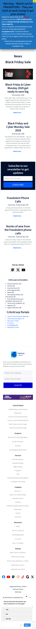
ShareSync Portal (13, 327)
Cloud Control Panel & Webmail (17, 316)
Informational (11, 290)
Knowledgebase (12, 325)
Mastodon (18, 509)
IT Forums (10, 323)
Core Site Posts (12, 288)
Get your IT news (13, 321)
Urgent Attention (13, 308)
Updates (10, 306)
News (9, 292)
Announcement (12, 284)
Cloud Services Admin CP (15, 319)
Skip (21, 625)
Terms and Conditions (14, 303)
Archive (9, 286)
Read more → (18, 113)
